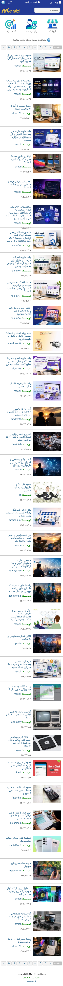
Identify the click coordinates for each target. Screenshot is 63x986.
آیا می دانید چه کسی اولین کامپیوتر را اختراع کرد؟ (18, 715)
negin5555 (15, 871)
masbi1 (18, 66)
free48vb (17, 444)
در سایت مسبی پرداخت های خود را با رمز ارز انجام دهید (19, 664)
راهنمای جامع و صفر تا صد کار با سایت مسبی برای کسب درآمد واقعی (18, 361)
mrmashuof (15, 520)
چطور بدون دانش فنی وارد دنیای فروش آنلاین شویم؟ (19, 311)
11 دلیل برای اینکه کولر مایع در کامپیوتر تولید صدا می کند (19, 892)
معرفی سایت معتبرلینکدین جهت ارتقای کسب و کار (21, 563)
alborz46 (17, 113)
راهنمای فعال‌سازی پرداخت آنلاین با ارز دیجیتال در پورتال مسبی (20, 135)
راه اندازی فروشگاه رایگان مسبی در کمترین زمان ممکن (18, 513)
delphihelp (16, 823)
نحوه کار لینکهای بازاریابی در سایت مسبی (22, 488)
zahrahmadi (15, 596)
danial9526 (15, 845)
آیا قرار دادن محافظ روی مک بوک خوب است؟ (20, 159)
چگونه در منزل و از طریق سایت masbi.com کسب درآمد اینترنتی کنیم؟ (20, 615)
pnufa (18, 644)
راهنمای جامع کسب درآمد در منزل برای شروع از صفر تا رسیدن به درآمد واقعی (19, 262)
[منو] (3, 2)
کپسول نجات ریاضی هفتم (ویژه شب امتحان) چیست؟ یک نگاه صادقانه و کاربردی (19, 236)
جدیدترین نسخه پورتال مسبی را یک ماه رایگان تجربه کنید (19, 59)
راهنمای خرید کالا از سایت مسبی (20, 385)
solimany (16, 722)
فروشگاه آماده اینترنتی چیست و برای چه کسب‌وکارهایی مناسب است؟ (19, 287)
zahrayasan (15, 571)
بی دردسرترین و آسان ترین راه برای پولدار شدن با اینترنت (19, 538)
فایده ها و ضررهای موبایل (21, 865)
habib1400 (16, 246)
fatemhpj (17, 798)
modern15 (16, 419)
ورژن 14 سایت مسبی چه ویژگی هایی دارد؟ (19, 688)
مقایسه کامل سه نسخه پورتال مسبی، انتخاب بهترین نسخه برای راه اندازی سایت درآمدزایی (18, 85)
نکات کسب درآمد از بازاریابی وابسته (20, 107)
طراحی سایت (31, 981)
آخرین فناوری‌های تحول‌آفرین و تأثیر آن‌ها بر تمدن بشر (18, 437)
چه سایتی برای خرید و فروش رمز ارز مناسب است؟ (19, 185)
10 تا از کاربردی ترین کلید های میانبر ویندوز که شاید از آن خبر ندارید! (19, 741)
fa (11, 1)
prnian (18, 167)
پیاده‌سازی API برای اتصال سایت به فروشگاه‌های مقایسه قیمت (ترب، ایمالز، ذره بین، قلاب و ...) (18, 213)
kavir (19, 773)
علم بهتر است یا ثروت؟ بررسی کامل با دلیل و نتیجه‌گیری (18, 336)
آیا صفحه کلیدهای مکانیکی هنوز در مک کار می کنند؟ (20, 917)
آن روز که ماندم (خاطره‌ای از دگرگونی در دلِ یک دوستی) (18, 412)
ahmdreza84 (15, 343)
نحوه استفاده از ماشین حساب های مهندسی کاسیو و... (19, 791)
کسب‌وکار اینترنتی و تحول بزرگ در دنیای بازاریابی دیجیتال (20, 462)
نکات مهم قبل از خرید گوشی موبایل (19, 940)
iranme (18, 470)
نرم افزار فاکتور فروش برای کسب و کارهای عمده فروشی (19, 816)
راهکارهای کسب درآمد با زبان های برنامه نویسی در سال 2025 (19, 589)
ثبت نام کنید (31, 2)
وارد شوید (53, 3)
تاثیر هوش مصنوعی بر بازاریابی (19, 637)
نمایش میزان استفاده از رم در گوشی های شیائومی (19, 765)
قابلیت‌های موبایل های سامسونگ (18, 839)
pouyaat (17, 750)
